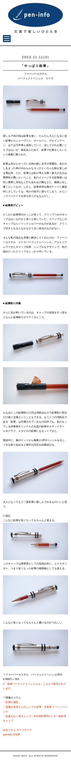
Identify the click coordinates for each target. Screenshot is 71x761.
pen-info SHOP (11, 734)
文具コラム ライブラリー (17, 729)
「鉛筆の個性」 (12, 702)
